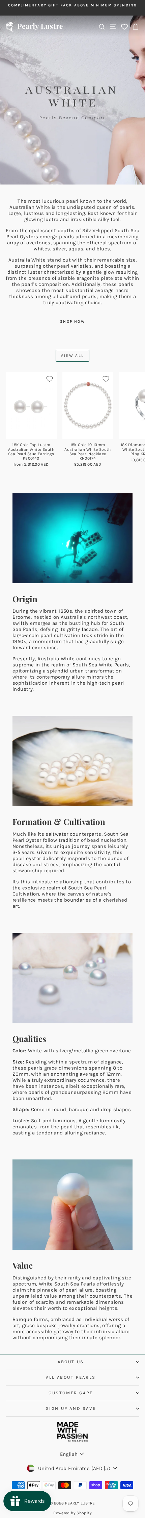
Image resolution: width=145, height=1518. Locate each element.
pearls (125, 284)
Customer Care (71, 1392)
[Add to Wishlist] (49, 378)
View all (72, 355)
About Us (71, 1361)
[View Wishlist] (124, 26)
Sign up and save (71, 1408)
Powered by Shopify (72, 1513)
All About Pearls (71, 1377)
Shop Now (72, 321)
